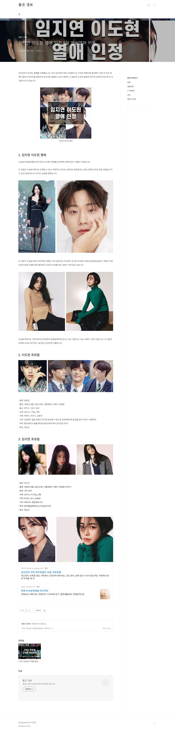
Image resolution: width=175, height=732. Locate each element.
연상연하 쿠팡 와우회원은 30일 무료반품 (41, 572)
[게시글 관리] (29, 610)
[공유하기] (26, 610)
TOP (155, 723)
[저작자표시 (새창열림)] (44, 611)
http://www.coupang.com (32, 568)
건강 (129, 95)
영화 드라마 (26, 623)
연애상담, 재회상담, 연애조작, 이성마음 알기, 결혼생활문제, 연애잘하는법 (52, 594)
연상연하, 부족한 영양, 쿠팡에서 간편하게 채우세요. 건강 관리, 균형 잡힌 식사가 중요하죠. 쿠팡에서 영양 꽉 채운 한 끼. (65, 577)
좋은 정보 (25, 5)
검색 (149, 5)
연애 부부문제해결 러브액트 (34, 590)
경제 (129, 82)
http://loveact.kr (28, 587)
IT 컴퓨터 (131, 90)
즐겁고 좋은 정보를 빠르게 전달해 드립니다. (39, 684)
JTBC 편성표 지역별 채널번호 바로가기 (36, 628)
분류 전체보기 (132, 78)
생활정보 (130, 86)
